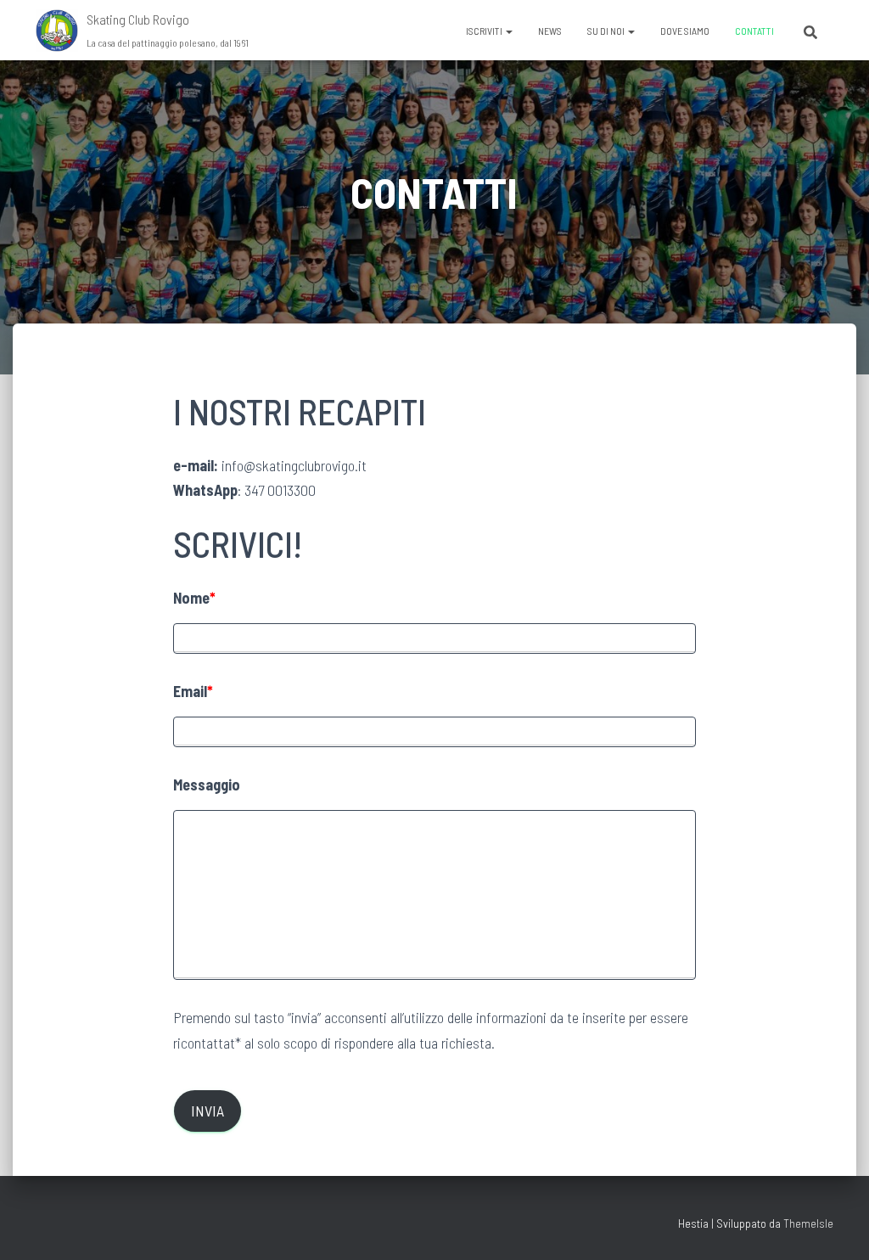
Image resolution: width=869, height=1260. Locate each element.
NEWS (550, 31)
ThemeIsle (808, 1223)
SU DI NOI (606, 31)
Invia (207, 1110)
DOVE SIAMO (684, 31)
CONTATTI (754, 31)
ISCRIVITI (485, 31)
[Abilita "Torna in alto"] (835, 1226)
